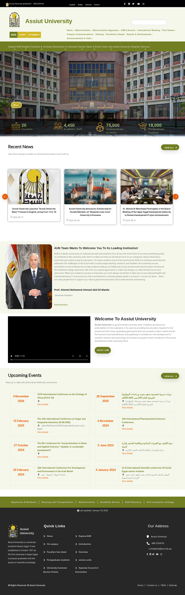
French (97, 5)
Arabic (80, 5)
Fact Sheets (168, 30)
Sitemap (100, 34)
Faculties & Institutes (41, 47)
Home (70, 30)
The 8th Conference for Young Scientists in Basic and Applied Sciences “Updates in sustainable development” (62, 446)
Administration (82, 30)
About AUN (103, 350)
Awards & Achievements (139, 34)
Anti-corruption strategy (160, 502)
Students (33, 35)
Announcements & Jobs (79, 38)
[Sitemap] (46, 586)
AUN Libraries (128, 30)
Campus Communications (80, 34)
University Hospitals (130, 47)
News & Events (94, 47)
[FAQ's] (49, 586)
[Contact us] (52, 586)
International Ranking (149, 30)
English (72, 5)
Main (13, 35)
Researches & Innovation (65, 47)
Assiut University (158, 536)
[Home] (55, 586)
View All (169, 148)
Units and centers (111, 47)
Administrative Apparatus (106, 30)
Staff (22, 35)
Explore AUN (15, 47)
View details (42, 404)
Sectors (82, 47)
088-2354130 (158, 543)
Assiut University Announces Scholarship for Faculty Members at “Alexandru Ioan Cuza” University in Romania (90, 212)
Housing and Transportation (57, 502)
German (88, 5)
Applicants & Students (23, 502)
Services (145, 47)
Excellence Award (115, 34)
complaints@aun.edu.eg (159, 548)
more (16, 105)
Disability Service (110, 502)
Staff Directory (133, 502)
